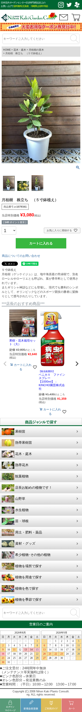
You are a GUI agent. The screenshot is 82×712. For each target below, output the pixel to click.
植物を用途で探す (28, 577)
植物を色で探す (27, 588)
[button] (5, 363)
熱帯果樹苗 (23, 442)
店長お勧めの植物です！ (33, 487)
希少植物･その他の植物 (32, 554)
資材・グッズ (25, 543)
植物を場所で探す (28, 566)
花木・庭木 (19, 49)
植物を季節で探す (28, 599)
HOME (7, 49)
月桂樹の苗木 (36, 49)
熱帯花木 (22, 465)
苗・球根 (22, 521)
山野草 (20, 498)
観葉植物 (22, 476)
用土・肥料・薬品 (28, 532)
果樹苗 (20, 431)
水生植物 (22, 510)
